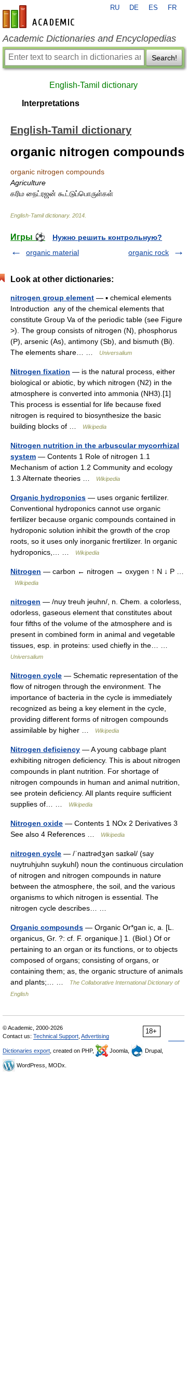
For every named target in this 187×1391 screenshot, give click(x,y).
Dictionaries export (26, 1051)
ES (153, 7)
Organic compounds (46, 927)
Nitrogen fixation (40, 371)
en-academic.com (40, 16)
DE (134, 7)
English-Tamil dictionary (93, 85)
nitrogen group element (52, 297)
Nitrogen (25, 571)
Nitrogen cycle (36, 675)
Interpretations (50, 103)
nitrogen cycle (35, 853)
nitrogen (25, 601)
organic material (52, 252)
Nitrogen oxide (36, 823)
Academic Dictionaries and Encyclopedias (89, 38)
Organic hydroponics (48, 497)
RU (114, 7)
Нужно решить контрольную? (107, 237)
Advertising (95, 1036)
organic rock (148, 252)
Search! (164, 58)
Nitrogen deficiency (45, 749)
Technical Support (55, 1036)
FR (172, 7)
